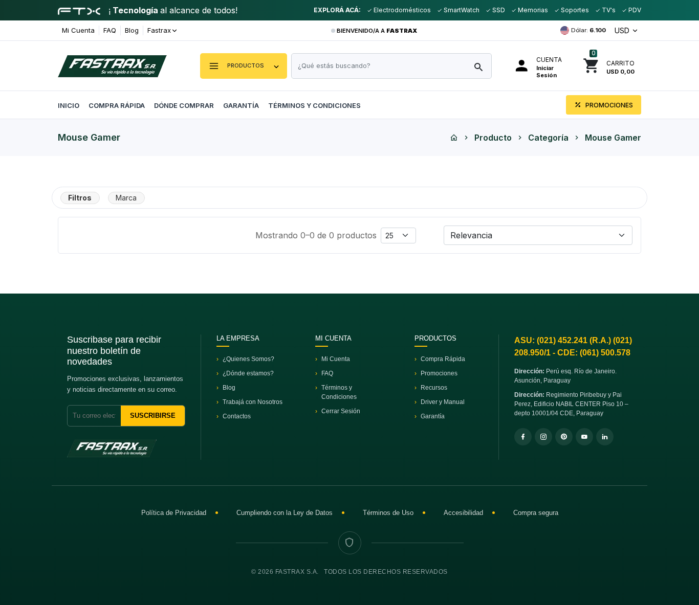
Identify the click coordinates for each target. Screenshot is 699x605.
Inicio (68, 105)
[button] (243, 66)
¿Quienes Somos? (248, 359)
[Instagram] (543, 436)
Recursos (434, 387)
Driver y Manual (443, 402)
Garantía (241, 105)
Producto (493, 137)
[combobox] (391, 66)
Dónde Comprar (184, 105)
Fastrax (159, 30)
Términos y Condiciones (314, 105)
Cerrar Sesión (340, 411)
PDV (634, 10)
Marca (126, 197)
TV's (608, 10)
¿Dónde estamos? (248, 373)
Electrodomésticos (401, 10)
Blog (132, 30)
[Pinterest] (564, 436)
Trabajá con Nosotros (252, 402)
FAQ (109, 30)
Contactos (237, 416)
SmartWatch (460, 10)
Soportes (574, 10)
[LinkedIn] (605, 436)
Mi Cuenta (78, 30)
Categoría (548, 137)
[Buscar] (478, 67)
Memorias (532, 10)
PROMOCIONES (608, 105)
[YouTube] (584, 436)
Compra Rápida (117, 105)
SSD (498, 10)
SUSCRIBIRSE (153, 415)
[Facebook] (523, 436)
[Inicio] (454, 137)
